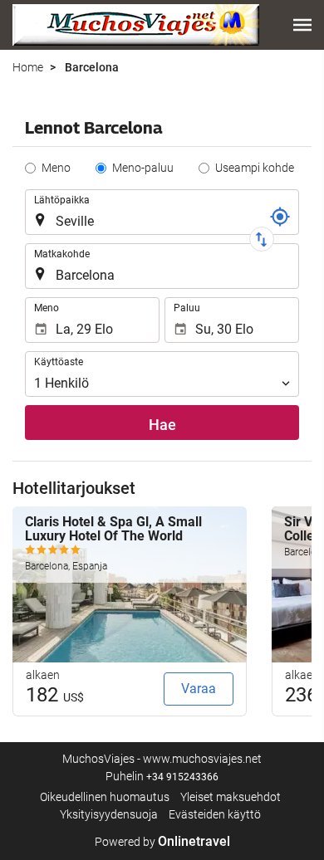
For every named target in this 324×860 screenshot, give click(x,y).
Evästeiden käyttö (215, 814)
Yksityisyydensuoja (109, 814)
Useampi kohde (254, 167)
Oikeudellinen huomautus (104, 797)
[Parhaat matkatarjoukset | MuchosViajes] (135, 25)
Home (27, 67)
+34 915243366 (182, 777)
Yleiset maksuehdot (230, 797)
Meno (56, 167)
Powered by (162, 841)
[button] (302, 25)
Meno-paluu (143, 167)
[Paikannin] (280, 216)
